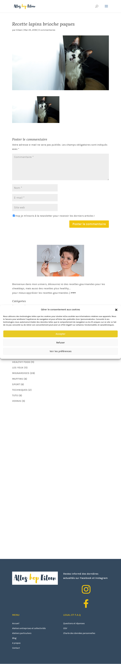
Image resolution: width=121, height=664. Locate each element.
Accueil (15, 623)
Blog (14, 638)
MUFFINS (17, 378)
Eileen (19, 30)
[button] (116, 309)
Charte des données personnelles (79, 633)
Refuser (60, 342)
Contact (16, 647)
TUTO (15, 395)
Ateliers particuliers (21, 633)
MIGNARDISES (20, 373)
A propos (16, 643)
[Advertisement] (35, 428)
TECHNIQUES (20, 389)
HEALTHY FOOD (21, 361)
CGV (65, 628)
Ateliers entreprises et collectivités (29, 628)
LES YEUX (17, 367)
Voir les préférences (61, 351)
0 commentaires (46, 30)
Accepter (60, 333)
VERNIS (16, 400)
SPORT (16, 384)
